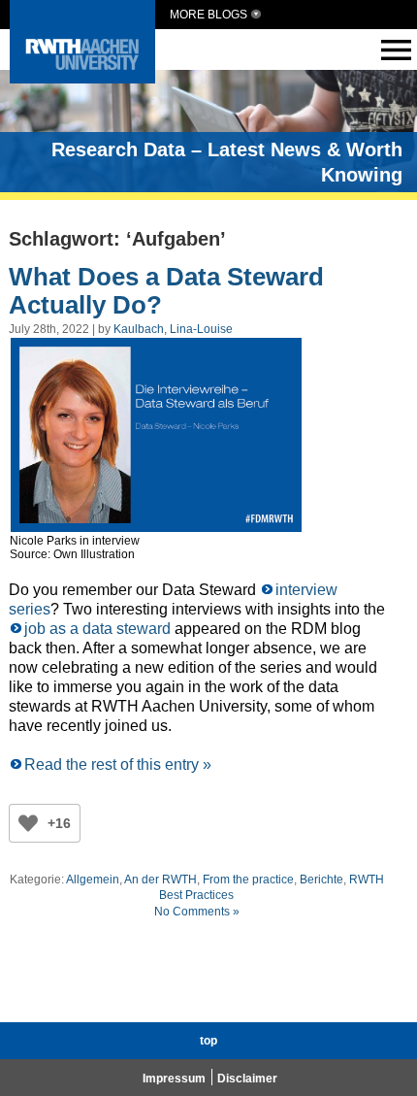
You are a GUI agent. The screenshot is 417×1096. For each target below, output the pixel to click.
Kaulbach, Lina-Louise (173, 329)
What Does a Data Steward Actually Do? (166, 290)
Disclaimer (247, 1078)
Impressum (174, 1078)
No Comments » (197, 911)
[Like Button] (28, 823)
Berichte (321, 879)
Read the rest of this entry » (117, 764)
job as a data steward (97, 628)
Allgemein (92, 879)
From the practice (248, 879)
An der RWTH (160, 879)
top (208, 1040)
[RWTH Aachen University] (82, 78)
